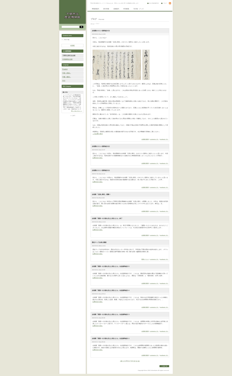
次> (139, 361)
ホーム (92, 23)
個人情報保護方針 (154, 3)
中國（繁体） (66, 77)
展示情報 (106, 9)
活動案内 (116, 9)
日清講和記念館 (67, 59)
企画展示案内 (145, 139)
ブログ (165, 3)
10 (134, 361)
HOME (72, 45)
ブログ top (66, 39)
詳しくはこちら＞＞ (76, 111)
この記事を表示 (98, 134)
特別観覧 (126, 9)
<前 (121, 361)
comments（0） (154, 139)
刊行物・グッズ (138, 9)
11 (136, 361)
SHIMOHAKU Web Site (72, 15)
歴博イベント (145, 259)
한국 (63, 81)
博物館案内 (95, 9)
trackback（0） (164, 139)
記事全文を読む (98, 158)
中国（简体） (66, 73)
